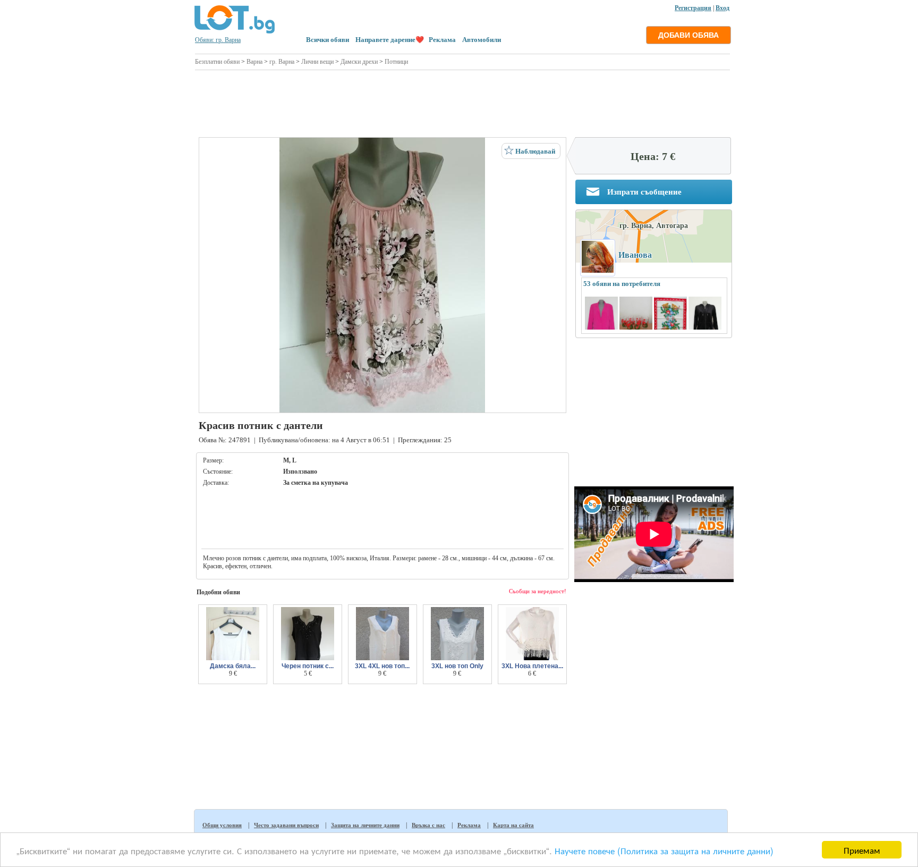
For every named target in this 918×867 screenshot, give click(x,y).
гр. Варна (281, 61)
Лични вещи (317, 61)
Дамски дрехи (359, 61)
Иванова (635, 254)
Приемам (862, 849)
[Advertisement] (462, 102)
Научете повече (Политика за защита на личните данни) (664, 850)
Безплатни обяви (217, 61)
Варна (254, 61)
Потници (396, 61)
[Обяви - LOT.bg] (234, 32)
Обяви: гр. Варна (218, 40)
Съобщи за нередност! (537, 591)
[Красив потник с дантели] (382, 275)
